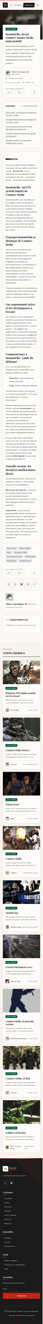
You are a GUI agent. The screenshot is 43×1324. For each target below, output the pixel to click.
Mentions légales (10, 1261)
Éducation (8, 1207)
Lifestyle (7, 1211)
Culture (7, 1203)
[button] (12, 159)
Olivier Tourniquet (15, 604)
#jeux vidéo (11, 548)
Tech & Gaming (10, 1215)
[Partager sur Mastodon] (28, 584)
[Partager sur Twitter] (8, 584)
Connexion (18, 5)
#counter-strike (20, 552)
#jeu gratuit (11, 561)
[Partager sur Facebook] (15, 584)
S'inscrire (29, 5)
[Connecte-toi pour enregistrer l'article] (34, 92)
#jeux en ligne (25, 548)
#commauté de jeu (14, 557)
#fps (9, 552)
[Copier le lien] (34, 584)
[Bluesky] (11, 1183)
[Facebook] (5, 1183)
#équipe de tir (25, 561)
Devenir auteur (9, 1246)
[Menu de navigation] (38, 5)
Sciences (7, 1219)
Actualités (8, 1198)
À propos (7, 1238)
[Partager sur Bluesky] (21, 584)
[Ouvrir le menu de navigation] (11, 5)
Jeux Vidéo (11, 29)
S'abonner (21, 1296)
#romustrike (30, 557)
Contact (7, 1242)
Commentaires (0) (30, 106)
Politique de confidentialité (14, 1265)
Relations (7, 1223)
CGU (6, 1269)
